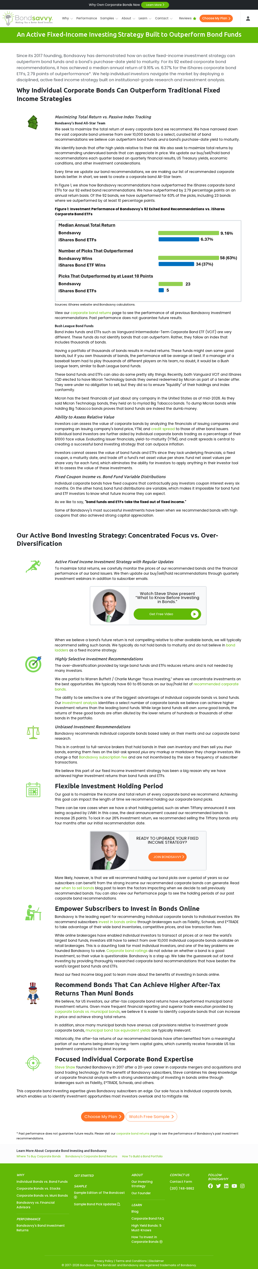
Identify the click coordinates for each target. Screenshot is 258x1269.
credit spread (163, 428)
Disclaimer (156, 1261)
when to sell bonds (77, 888)
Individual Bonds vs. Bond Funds (42, 1182)
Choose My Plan (214, 18)
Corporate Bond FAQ (147, 1218)
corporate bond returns (91, 312)
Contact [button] (162, 18)
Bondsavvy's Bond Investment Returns (41, 1227)
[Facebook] (210, 1186)
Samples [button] (107, 18)
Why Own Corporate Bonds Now (125, 4)
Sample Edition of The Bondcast (99, 1193)
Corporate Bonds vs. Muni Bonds (42, 1195)
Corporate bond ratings (127, 950)
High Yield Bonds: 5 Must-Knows (146, 1227)
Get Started (84, 1175)
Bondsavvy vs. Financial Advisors (36, 1204)
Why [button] (65, 18)
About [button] (126, 18)
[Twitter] (218, 1186)
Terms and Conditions (131, 1261)
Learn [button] (143, 18)
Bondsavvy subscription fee (103, 757)
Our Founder (141, 1193)
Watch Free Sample (149, 1116)
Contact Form (181, 1182)
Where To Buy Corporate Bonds (39, 1156)
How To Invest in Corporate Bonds (145, 1239)
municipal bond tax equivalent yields (118, 1030)
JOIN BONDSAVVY (167, 857)
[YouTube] (234, 1186)
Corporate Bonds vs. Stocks (38, 1188)
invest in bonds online (117, 922)
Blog (134, 1211)
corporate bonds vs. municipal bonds (87, 1011)
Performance (86, 18)
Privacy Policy (103, 1261)
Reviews (185, 18)
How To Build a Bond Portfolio (142, 1156)
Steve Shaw (65, 1067)
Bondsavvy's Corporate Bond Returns (91, 1156)
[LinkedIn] (226, 1186)
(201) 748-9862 (182, 1188)
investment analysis (79, 702)
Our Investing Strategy (142, 1184)
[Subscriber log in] (248, 18)
